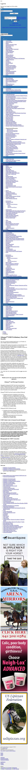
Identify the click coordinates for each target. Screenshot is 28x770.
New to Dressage (9, 78)
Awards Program (9, 184)
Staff (7, 53)
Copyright (7, 750)
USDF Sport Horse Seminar (11, 102)
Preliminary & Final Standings (12, 204)
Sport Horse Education (10, 99)
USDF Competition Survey (11, 274)
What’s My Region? (10, 170)
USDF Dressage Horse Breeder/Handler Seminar (16, 101)
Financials (8, 70)
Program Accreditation (10, 121)
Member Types (9, 167)
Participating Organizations (8, 506)
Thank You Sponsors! (13, 27)
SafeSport (3, 757)
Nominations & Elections (11, 71)
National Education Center (11, 44)
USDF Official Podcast (10, 145)
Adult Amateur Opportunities (12, 147)
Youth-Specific (9, 109)
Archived (9, 206)
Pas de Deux (8, 242)
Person (7, 165)
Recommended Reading (11, 96)
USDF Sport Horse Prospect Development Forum (16, 100)
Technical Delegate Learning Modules (13, 124)
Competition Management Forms (12, 246)
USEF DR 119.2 (20, 355)
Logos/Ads (8, 327)
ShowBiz (8, 247)
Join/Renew (3, 762)
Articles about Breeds (7, 511)
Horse (7, 175)
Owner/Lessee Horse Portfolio (12, 181)
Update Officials (9, 307)
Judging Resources (9, 149)
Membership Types (10, 45)
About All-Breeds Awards (8, 502)
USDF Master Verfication (11, 171)
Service (7, 190)
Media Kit (8, 324)
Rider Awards (8, 222)
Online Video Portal (10, 103)
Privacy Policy (3, 750)
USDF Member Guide (10, 322)
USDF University (9, 116)
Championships (9, 232)
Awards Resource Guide (11, 185)
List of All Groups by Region (12, 310)
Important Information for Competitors (11, 505)
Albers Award (6, 518)
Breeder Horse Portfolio (11, 182)
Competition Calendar (10, 269)
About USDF (8, 41)
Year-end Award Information (9, 476)
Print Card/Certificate (10, 178)
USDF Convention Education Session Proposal (15, 153)
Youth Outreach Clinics (10, 111)
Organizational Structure (11, 67)
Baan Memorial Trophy (8, 523)
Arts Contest (8, 221)
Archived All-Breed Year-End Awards (11, 489)
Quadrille (8, 243)
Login (14, 13)
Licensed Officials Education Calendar (14, 151)
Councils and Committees (11, 66)
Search (9, 205)
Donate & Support (22, 27)
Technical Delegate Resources (12, 148)
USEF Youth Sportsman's (11, 216)
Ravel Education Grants (11, 214)
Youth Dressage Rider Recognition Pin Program (15, 210)
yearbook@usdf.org (6, 457)
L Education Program (10, 94)
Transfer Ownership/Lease (11, 177)
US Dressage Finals (10, 233)
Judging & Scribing (10, 79)
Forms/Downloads (4, 758)
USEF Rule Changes (10, 271)
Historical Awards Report (12, 207)
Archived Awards (6, 487)
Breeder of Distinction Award (12, 224)
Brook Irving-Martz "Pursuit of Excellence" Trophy (13, 521)
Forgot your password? (21, 18)
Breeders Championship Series (12, 237)
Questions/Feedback (5, 759)
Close (2, 7)
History (7, 43)
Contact (2, 764)
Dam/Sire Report (9, 183)
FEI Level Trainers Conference (12, 106)
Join (6, 82)
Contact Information (10, 51)
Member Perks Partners (10, 57)
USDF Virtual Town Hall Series (12, 131)
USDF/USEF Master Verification (12, 172)
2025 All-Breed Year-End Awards (10, 485)
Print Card (8, 168)
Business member (16, 20)
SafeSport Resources (10, 73)
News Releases (9, 329)
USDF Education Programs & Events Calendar (15, 142)
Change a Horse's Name (11, 179)
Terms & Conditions (12, 750)
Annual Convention (10, 68)
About (2, 754)
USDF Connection (9, 321)
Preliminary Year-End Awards (9, 478)
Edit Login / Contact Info (11, 174)
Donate (2, 763)
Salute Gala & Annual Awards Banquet (14, 186)
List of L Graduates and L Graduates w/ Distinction (16, 98)
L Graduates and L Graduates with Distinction (15, 58)
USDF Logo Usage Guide (11, 328)
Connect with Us (5, 27)
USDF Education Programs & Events (13, 91)
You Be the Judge (10, 132)
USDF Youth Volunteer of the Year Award (11, 499)
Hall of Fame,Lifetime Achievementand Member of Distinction (11, 192)
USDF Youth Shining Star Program (10, 528)
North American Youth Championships (14, 236)
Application (9, 225)
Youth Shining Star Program (11, 213)
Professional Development (11, 135)
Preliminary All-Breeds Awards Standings (11, 468)
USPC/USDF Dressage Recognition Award (15, 212)
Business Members (9, 55)
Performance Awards (7, 490)
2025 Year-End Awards (8, 484)
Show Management (10, 244)
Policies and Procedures (10, 65)
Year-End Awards (9, 202)
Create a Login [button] (15, 23)
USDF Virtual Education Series (12, 130)
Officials (7, 60)
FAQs (7, 74)
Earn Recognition (9, 120)
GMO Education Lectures (11, 123)
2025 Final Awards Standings (9, 483)
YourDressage (9, 323)
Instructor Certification (10, 137)
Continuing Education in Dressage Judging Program (16, 95)
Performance (8, 200)
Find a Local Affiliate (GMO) (12, 80)
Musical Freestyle (9, 240)
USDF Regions (9, 48)
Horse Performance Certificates (12, 263)
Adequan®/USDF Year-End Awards (10, 494)
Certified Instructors (10, 59)
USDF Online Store (10, 159)
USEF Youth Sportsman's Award (10, 531)
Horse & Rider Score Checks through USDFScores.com (14, 475)
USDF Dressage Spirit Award (9, 530)
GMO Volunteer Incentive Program (13, 196)
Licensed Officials (9, 291)
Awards (4, 332)
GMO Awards (9, 195)
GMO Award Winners (7, 497)
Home (4, 331)
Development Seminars (10, 134)
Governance (8, 61)
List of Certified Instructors (11, 297)
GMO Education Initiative (11, 122)
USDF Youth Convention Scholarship (11, 525)
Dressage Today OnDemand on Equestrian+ (15, 125)
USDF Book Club (10, 129)
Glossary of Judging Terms (11, 146)
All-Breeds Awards (7, 500)
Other (7, 220)
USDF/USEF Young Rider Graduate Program (15, 108)
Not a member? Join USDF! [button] (15, 25)
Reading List (8, 138)
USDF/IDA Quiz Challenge (11, 107)
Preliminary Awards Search (8, 470)
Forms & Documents (7, 532)
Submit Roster (9, 308)
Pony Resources (9, 152)
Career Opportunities (10, 72)
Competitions (8, 88)
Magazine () (12, 49)
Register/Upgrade (9, 176)
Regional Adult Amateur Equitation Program (15, 239)
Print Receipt (8, 169)
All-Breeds (8, 203)
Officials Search (9, 245)
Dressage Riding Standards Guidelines (14, 141)
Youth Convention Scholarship (12, 215)
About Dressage (9, 42)
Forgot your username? (21, 17)
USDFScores (8, 270)
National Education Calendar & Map (13, 89)
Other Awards (6, 516)
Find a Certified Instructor (11, 81)
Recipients (8, 226)
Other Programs (9, 104)
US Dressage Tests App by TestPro (13, 160)
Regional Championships (11, 235)
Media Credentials (9, 326)
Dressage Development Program (12, 133)
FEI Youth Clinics (9, 110)
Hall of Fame (8, 46)
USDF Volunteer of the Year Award (10, 498)
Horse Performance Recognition (12, 223)
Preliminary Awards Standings (9, 467)
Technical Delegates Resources (12, 292)
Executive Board (9, 52)
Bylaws (7, 64)
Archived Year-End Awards (8, 488)
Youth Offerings (9, 50)
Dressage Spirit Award (10, 217)
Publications (8, 320)
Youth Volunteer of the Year (11, 198)
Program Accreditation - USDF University (14, 314)
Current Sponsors (9, 56)
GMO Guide (8, 306)
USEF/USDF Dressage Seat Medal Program (15, 238)
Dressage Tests (9, 268)
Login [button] (15, 21)
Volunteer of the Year (10, 197)
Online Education (9, 118)
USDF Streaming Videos (11, 161)
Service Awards (6, 495)
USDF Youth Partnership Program (13, 115)
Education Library (9, 117)
